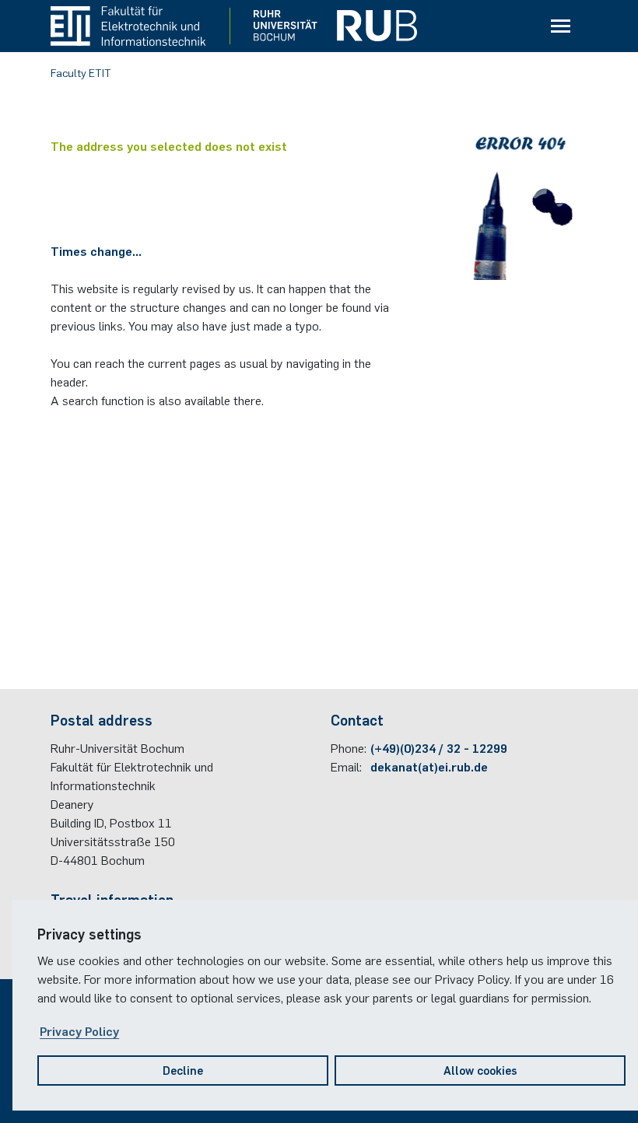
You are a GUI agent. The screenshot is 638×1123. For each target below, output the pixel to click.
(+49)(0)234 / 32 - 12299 (438, 747)
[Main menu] (560, 26)
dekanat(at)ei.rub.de (429, 766)
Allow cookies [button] (480, 1069)
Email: (346, 766)
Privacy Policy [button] (79, 1030)
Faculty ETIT (81, 72)
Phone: (348, 747)
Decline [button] (183, 1069)
